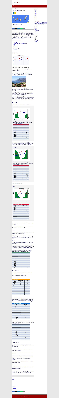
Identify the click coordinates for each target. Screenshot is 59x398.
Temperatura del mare (16, 46)
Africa (18, 24)
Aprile (35, 12)
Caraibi (35, 38)
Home (16, 24)
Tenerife (39, 24)
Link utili (25, 396)
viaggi (16, 2)
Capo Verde (36, 26)
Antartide (36, 36)
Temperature (15, 42)
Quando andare (16, 47)
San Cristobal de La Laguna (20, 161)
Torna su (13, 379)
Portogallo (36, 29)
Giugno (35, 14)
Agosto (35, 16)
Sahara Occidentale (37, 30)
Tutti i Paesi (14, 388)
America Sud (36, 35)
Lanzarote (45, 23)
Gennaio (36, 9)
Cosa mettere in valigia (17, 48)
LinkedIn (18, 28)
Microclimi (15, 43)
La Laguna (24, 43)
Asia (35, 37)
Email (24, 28)
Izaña (26, 43)
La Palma (32, 223)
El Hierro (36, 22)
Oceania (36, 41)
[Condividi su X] (16, 28)
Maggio (35, 13)
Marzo (35, 11)
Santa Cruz (36, 24)
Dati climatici (15, 49)
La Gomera (36, 23)
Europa (35, 39)
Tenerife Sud (42, 24)
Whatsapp (21, 28)
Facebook (14, 28)
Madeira (36, 27)
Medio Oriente (36, 40)
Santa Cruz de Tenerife (20, 43)
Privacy (29, 396)
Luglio (35, 15)
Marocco (36, 28)
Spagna (35, 31)
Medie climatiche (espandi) (15, 375)
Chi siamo (17, 396)
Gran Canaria (14, 224)
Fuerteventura (39, 22)
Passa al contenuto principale (15, 0)
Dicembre (36, 19)
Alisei (14, 44)
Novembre (36, 18)
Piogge (14, 45)
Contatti (21, 396)
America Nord (36, 34)
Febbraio (36, 10)
